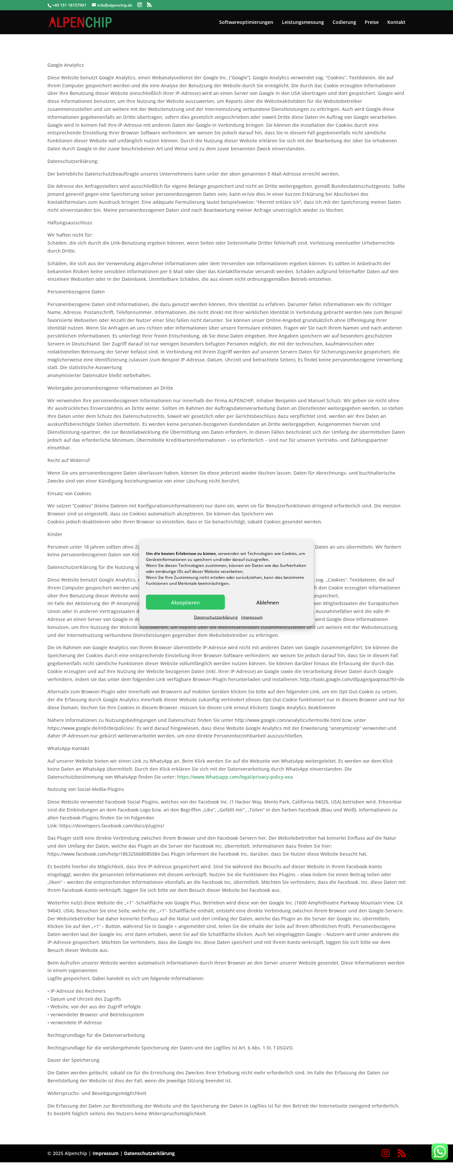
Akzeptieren (185, 602)
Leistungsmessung (303, 22)
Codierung (344, 22)
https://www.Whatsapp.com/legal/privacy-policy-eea (235, 777)
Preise (372, 22)
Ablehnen (267, 602)
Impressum (252, 617)
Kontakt (396, 22)
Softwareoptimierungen (246, 22)
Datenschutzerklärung (216, 617)
